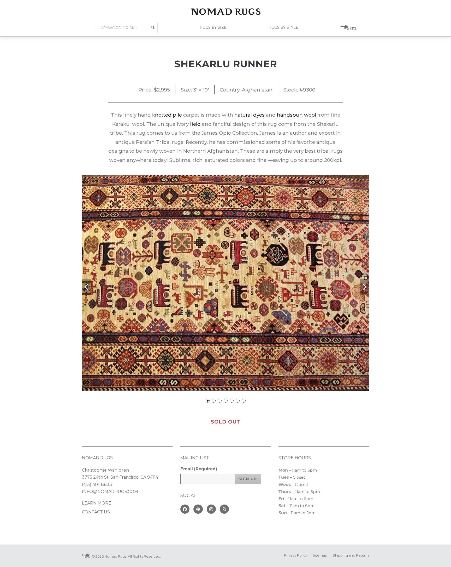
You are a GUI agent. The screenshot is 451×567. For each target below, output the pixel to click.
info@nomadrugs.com (110, 491)
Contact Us (96, 511)
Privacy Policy (295, 555)
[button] (153, 27)
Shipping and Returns (351, 555)
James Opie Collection (229, 133)
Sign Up (248, 479)
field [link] (195, 124)
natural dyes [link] (249, 115)
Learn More (96, 503)
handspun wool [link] (296, 115)
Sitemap (320, 555)
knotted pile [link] (167, 115)
